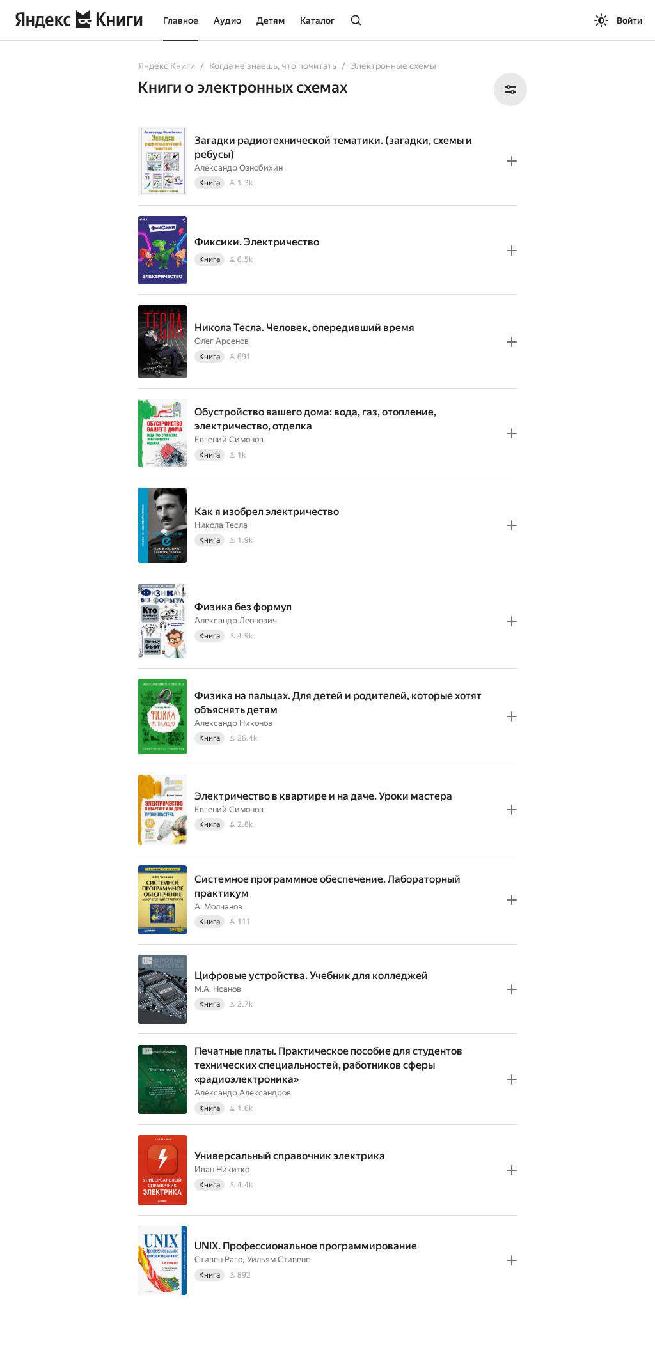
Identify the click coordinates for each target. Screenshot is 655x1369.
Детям (270, 20)
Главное (180, 20)
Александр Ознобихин (238, 168)
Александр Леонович (235, 620)
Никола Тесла (221, 525)
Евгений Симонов (229, 439)
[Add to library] (512, 161)
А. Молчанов (218, 906)
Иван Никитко (221, 1169)
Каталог (317, 20)
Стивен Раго (218, 1259)
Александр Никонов (233, 723)
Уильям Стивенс (278, 1259)
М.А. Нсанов (217, 989)
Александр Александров (242, 1092)
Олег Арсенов (221, 341)
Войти (629, 20)
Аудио (227, 20)
